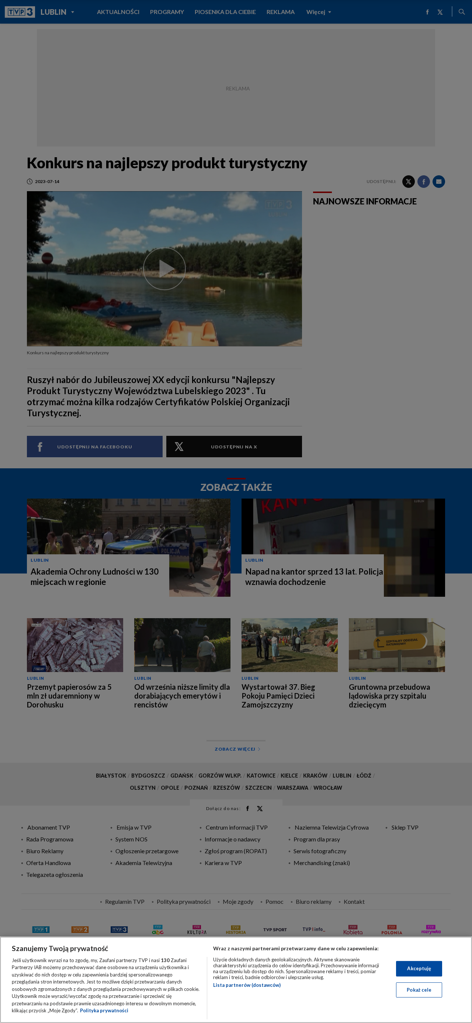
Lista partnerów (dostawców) (247, 985)
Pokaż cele (419, 989)
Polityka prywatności (104, 1010)
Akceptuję (419, 968)
